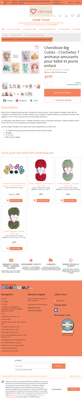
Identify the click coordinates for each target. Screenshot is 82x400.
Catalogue (5, 301)
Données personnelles (34, 310)
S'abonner (59, 366)
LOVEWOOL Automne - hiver (10, 327)
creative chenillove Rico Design (34, 35)
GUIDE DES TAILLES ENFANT (10, 351)
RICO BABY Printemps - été (10, 332)
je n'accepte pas (57, 389)
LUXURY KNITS (6, 319)
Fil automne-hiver (16, 35)
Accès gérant (75, 376)
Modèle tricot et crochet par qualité (13, 345)
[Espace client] (66, 15)
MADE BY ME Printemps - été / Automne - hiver (14, 323)
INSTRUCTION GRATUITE (9, 348)
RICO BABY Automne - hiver (10, 329)
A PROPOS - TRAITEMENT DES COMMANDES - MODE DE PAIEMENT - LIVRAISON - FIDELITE (12, 309)
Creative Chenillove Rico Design (56, 69)
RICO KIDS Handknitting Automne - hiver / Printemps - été (14, 336)
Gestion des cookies (34, 307)
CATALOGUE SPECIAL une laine (11, 343)
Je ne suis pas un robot (25, 370)
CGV (3, 314)
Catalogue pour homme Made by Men (13, 340)
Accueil (5, 35)
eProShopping (42, 376)
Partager (9, 101)
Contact (77, 2)
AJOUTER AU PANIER (62, 92)
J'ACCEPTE (74, 389)
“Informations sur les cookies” (18, 395)
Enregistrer (23, 101)
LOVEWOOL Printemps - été (10, 316)
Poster (35, 101)
